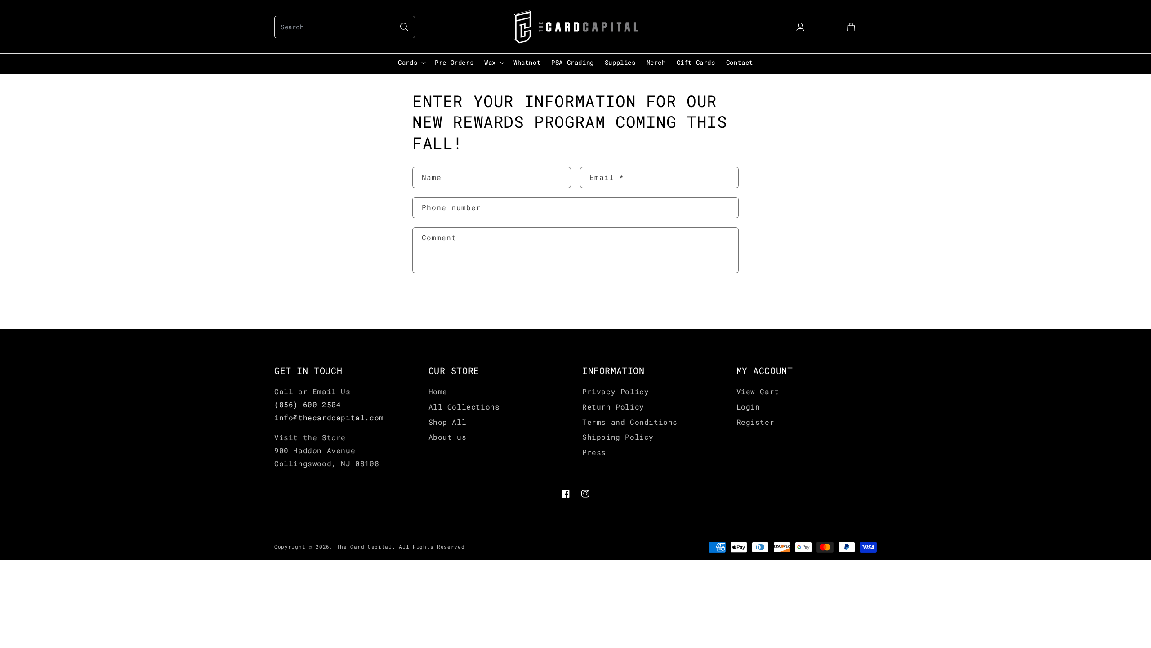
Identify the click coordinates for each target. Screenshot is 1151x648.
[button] (344, 27)
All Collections (464, 406)
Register (755, 422)
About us (447, 436)
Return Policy (613, 406)
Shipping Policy (618, 436)
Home (437, 391)
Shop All (447, 422)
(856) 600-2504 (307, 404)
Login (748, 406)
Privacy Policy (615, 391)
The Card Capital (364, 546)
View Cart (757, 391)
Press (594, 452)
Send (440, 301)
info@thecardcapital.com (329, 417)
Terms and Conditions (630, 422)
